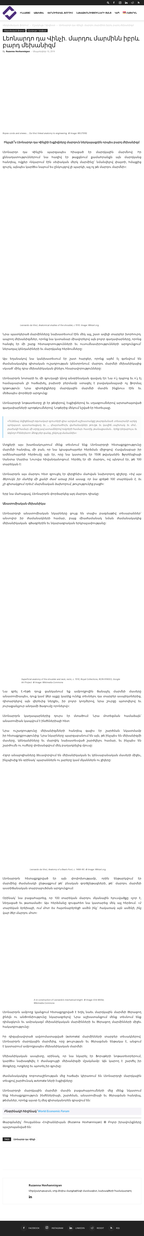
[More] (58, 1162)
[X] (23, 1162)
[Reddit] (132, 2)
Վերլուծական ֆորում (60, 12)
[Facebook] (114, 2)
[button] (108, 2)
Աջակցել (39, 12)
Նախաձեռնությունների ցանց (93, 12)
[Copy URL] (32, 1162)
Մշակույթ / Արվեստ (43, 25)
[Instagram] (120, 2)
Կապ (117, 12)
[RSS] (138, 2)
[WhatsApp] (49, 1162)
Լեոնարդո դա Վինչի (24, 1139)
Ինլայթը (25, 12)
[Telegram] (41, 1162)
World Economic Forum (53, 1111)
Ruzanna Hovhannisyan (18, 51)
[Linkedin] (126, 2)
